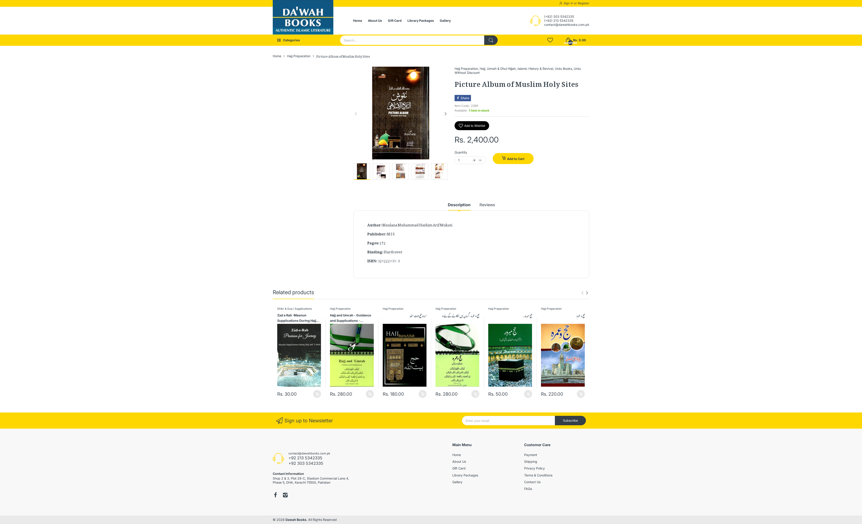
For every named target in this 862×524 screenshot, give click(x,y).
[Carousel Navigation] (584, 292)
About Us (459, 461)
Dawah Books (296, 520)
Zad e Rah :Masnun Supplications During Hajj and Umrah (296, 318)
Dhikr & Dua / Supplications (294, 308)
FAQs (528, 489)
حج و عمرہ (581, 316)
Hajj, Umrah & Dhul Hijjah (498, 68)
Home (456, 455)
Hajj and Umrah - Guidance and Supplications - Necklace (350, 318)
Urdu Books (563, 68)
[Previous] (445, 113)
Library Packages (465, 475)
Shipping (530, 461)
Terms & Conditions (538, 475)
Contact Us (532, 482)
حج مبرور (527, 316)
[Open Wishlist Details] (550, 40)
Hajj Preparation (466, 68)
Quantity (461, 152)
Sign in (569, 3)
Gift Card (459, 468)
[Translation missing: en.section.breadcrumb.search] (491, 40)
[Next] (356, 113)
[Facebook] (275, 495)
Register (583, 3)
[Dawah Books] (303, 21)
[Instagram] (285, 495)
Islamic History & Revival (535, 68)
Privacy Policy (534, 468)
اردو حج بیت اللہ (418, 316)
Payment (530, 455)
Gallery (457, 482)
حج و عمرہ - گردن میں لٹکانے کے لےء (460, 316)
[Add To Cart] (317, 394)
